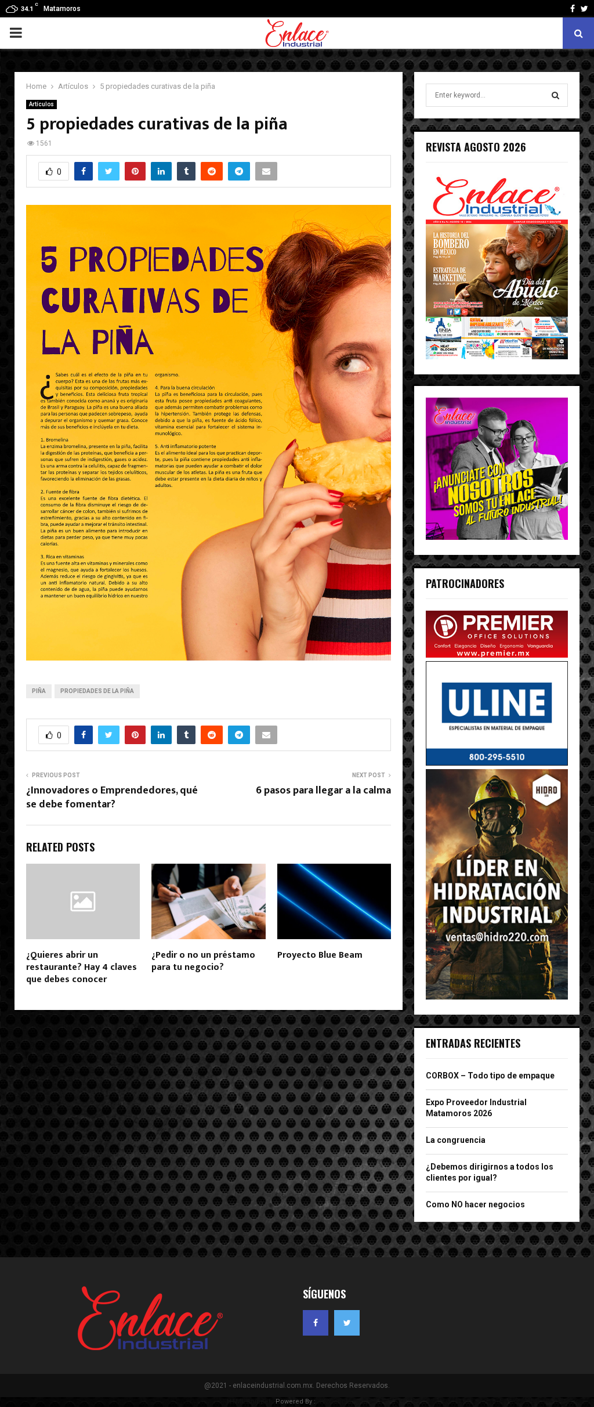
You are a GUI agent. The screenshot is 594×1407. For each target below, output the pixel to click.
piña (39, 691)
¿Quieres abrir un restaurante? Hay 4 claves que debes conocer (81, 967)
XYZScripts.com (342, 1401)
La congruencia (456, 1140)
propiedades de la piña (97, 691)
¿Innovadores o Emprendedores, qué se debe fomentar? (112, 797)
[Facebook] (315, 1323)
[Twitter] (347, 1323)
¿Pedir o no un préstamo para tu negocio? (203, 961)
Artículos (41, 104)
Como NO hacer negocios (475, 1204)
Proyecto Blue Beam (320, 955)
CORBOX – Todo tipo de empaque (490, 1075)
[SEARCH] (555, 95)
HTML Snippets (250, 1401)
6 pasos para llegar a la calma (323, 790)
